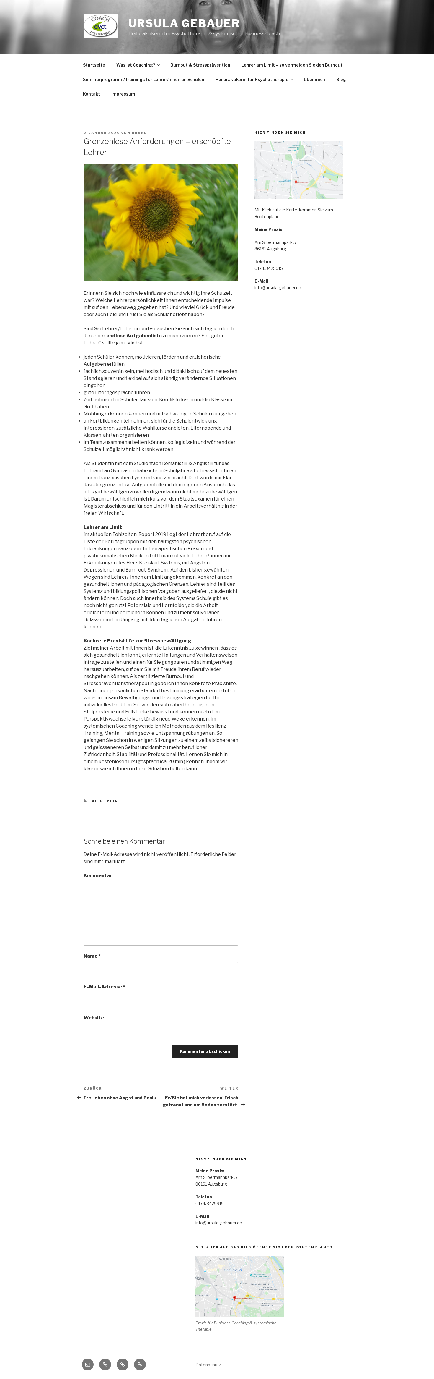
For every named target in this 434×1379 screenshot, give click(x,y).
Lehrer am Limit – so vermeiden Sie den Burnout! (293, 64)
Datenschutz (208, 1364)
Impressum (123, 93)
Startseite (94, 64)
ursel (139, 133)
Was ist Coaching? (135, 64)
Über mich (314, 79)
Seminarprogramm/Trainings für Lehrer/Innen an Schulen (143, 79)
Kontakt (91, 93)
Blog (341, 79)
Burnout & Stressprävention (200, 64)
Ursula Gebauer (184, 23)
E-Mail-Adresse (104, 987)
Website (94, 1018)
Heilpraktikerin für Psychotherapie (252, 79)
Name (92, 956)
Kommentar (98, 875)
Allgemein (105, 801)
